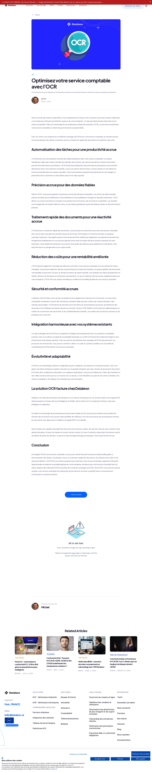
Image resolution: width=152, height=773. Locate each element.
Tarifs (52, 5)
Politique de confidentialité (78, 754)
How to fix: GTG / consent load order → (89, 2)
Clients (60, 5)
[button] (29, 5)
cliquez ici (70, 765)
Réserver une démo (132, 6)
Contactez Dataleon (76, 494)
